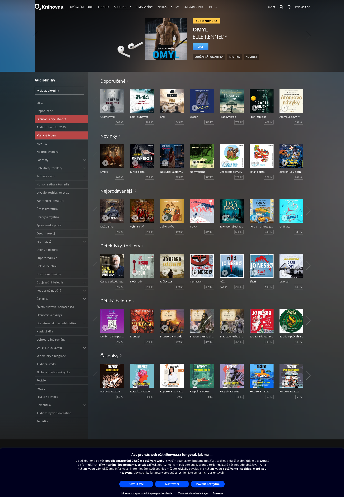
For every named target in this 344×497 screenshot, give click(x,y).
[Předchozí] (36, 36)
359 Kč (149, 177)
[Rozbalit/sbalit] (84, 160)
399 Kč (298, 122)
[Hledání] (281, 7)
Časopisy (109, 356)
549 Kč (119, 122)
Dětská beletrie (115, 301)
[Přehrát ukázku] (105, 108)
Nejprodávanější (117, 191)
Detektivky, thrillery (120, 246)
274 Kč (239, 287)
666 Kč (239, 232)
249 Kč (119, 177)
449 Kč (209, 232)
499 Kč (179, 287)
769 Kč (239, 122)
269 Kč (239, 177)
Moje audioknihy (48, 90)
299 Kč (119, 342)
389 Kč (298, 232)
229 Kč (269, 177)
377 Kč (209, 177)
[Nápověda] (289, 7)
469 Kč (149, 122)
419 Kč (179, 232)
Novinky (108, 136)
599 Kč (149, 342)
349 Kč (209, 122)
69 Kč (180, 397)
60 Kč (120, 397)
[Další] (308, 36)
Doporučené (112, 81)
